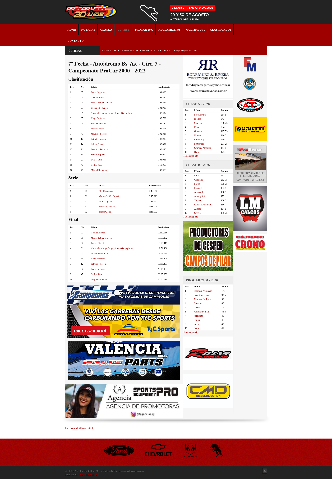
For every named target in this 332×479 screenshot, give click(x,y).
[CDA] (250, 104)
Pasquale (198, 188)
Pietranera (199, 143)
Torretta (198, 200)
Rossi (196, 127)
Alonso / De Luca (202, 299)
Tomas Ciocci (97, 128)
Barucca (198, 152)
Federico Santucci (99, 149)
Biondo (197, 119)
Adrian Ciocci (97, 144)
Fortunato (198, 316)
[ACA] (250, 83)
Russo (196, 324)
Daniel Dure (96, 159)
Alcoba (197, 209)
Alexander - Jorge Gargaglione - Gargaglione (112, 113)
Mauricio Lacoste (99, 133)
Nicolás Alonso (98, 97)
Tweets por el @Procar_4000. (79, 428)
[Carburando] (123, 321)
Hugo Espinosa (98, 118)
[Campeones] (123, 294)
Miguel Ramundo (99, 170)
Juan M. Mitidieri (99, 123)
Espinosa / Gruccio (203, 291)
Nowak (197, 135)
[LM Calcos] (250, 208)
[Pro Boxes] (250, 164)
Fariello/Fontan (201, 311)
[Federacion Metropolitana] (250, 64)
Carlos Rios (96, 165)
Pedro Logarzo (98, 92)
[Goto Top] (264, 470)
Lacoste (197, 307)
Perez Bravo (200, 114)
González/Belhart (202, 204)
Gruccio (197, 303)
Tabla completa (190, 156)
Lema (196, 328)
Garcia (197, 213)
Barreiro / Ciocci (202, 295)
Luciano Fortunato (99, 108)
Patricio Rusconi (99, 139)
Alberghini (199, 196)
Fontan (197, 320)
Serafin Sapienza (99, 154)
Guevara (198, 131)
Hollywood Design (88, 474)
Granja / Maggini (202, 148)
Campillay (199, 139)
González (198, 179)
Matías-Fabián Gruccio (101, 102)
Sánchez (198, 123)
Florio (197, 175)
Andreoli (198, 192)
